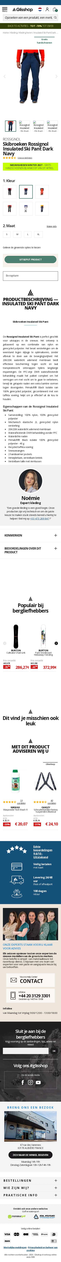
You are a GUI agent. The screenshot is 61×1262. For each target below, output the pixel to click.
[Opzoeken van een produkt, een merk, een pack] (55, 18)
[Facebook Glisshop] (22, 1083)
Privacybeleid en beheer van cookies (42, 1249)
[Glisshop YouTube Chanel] (38, 1083)
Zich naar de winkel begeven (30, 1155)
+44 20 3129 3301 (34, 996)
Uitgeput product (30, 259)
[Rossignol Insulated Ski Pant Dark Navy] (30, 76)
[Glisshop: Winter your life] (22, 9)
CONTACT (31, 980)
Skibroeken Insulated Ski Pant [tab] (30, 321)
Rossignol (12, 139)
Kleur (9, 180)
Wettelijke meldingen (15, 1247)
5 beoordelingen (25, 158)
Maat (9, 225)
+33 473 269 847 (39, 518)
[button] (30, 535)
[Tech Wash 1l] (15, 781)
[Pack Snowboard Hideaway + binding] (43, 636)
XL (38, 234)
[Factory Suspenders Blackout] (46, 781)
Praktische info (20, 1195)
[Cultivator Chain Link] (16, 636)
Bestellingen (17, 1180)
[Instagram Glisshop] (30, 1083)
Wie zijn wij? (16, 1188)
